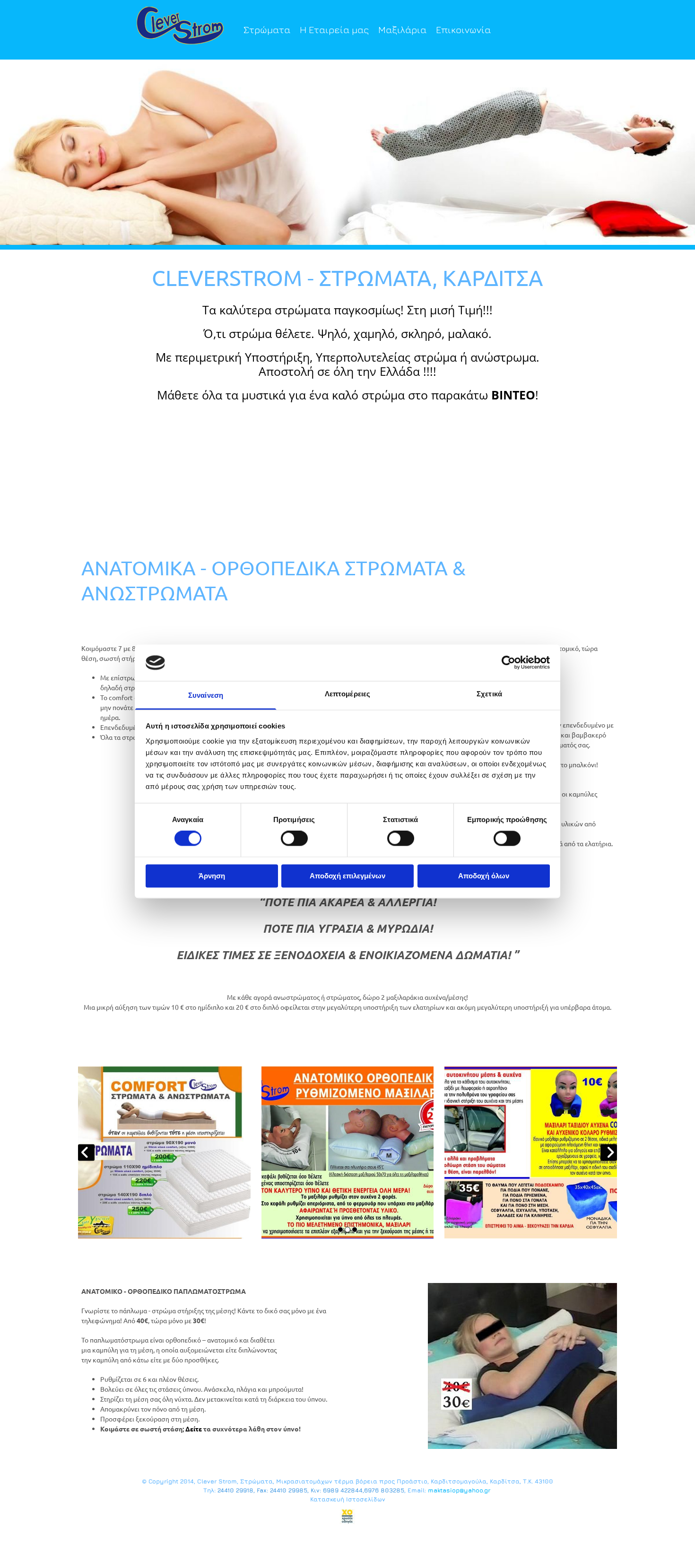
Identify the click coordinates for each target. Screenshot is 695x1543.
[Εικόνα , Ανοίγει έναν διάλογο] (347, 152)
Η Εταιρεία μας (334, 29)
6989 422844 (343, 1490)
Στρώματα (266, 29)
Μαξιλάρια (402, 29)
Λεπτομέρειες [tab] (347, 694)
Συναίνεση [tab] (205, 695)
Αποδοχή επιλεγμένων (347, 876)
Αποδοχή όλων (483, 876)
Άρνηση (212, 876)
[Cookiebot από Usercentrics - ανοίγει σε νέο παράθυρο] (508, 663)
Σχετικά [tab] (489, 694)
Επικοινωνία (463, 29)
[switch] (294, 838)
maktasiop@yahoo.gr (459, 1490)
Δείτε (193, 1428)
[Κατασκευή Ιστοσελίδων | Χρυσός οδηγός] (347, 1516)
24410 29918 (235, 1490)
